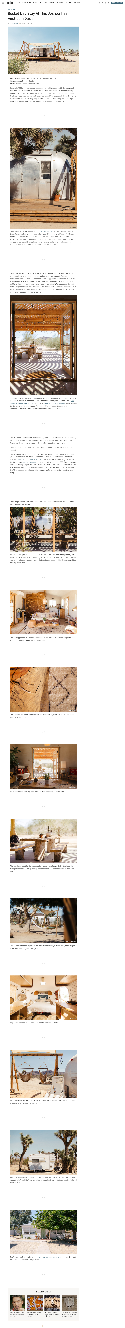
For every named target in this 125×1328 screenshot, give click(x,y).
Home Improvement (24, 3)
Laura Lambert (14, 23)
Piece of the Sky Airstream (55, 403)
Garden (51, 3)
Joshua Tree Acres (46, 231)
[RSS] (108, 3)
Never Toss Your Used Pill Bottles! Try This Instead (34, 1315)
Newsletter (118, 3)
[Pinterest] (100, 3)
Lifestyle (60, 3)
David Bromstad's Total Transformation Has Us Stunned (17, 1315)
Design (35, 3)
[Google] (106, 3)
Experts (68, 3)
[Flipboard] (103, 3)
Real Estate (11, 9)
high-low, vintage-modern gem (50, 1257)
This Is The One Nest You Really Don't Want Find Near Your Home (69, 1315)
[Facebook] (97, 3)
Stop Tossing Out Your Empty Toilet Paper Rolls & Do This (51, 1315)
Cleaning (43, 3)
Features (77, 3)
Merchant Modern (29, 462)
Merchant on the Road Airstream (30, 459)
